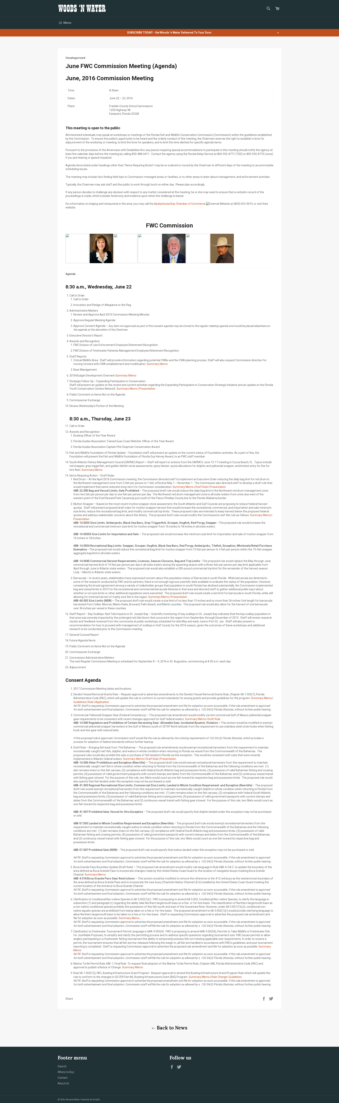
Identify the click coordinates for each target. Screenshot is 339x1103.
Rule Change (219, 976)
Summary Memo (157, 364)
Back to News (171, 1028)
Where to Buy (66, 1072)
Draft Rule (201, 486)
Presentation (147, 388)
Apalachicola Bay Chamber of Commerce (179, 203)
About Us (63, 1083)
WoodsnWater (72, 1099)
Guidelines (79, 702)
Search (62, 1066)
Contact (62, 1077)
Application (102, 702)
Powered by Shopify (90, 1099)
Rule (90, 702)
